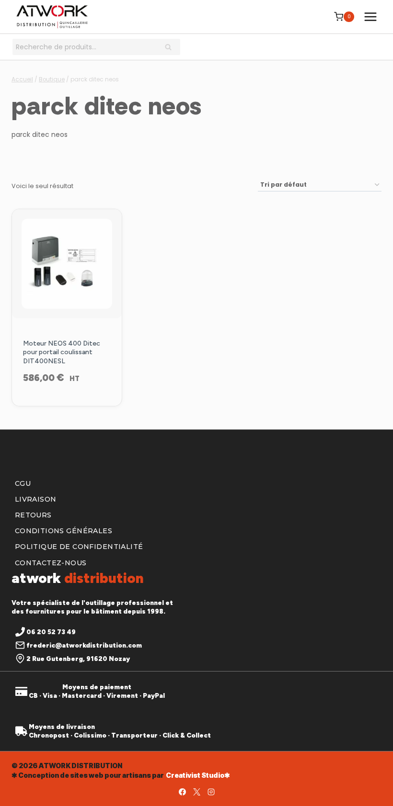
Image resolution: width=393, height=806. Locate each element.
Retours (33, 515)
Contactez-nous (51, 563)
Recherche (171, 48)
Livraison (36, 499)
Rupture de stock (66, 403)
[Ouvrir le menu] (370, 16)
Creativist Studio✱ (198, 775)
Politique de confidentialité (79, 546)
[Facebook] (182, 791)
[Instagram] (211, 791)
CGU (23, 483)
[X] (196, 791)
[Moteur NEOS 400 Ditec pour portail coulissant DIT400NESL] (67, 264)
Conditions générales (63, 530)
